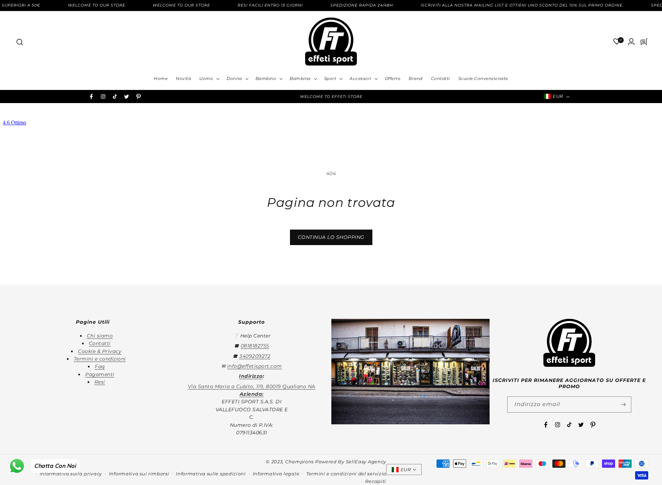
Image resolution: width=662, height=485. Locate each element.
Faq (100, 366)
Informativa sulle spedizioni (211, 473)
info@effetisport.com (254, 366)
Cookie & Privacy (99, 351)
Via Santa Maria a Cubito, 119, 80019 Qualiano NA (251, 386)
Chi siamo (100, 336)
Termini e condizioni (100, 359)
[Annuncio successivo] (425, 96)
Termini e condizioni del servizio (346, 473)
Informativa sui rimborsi (139, 473)
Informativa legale (276, 473)
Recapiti (375, 481)
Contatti (100, 343)
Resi (99, 382)
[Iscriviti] (623, 404)
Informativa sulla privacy (71, 473)
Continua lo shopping (331, 237)
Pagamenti (99, 374)
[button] (19, 41)
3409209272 (254, 356)
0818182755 (255, 346)
